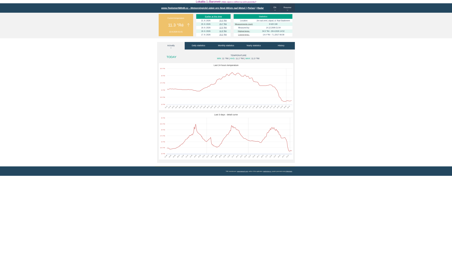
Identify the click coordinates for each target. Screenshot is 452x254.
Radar (260, 8)
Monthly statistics (226, 45)
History (281, 45)
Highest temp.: (244, 31)
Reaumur (287, 7)
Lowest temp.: (244, 35)
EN (275, 7)
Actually (171, 45)
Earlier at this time (213, 16)
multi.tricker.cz (267, 171)
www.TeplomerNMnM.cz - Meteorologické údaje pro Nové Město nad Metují (203, 8)
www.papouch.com (242, 171)
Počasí (251, 8)
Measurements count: (244, 24)
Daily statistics (198, 45)
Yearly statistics (253, 45)
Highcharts (289, 171)
